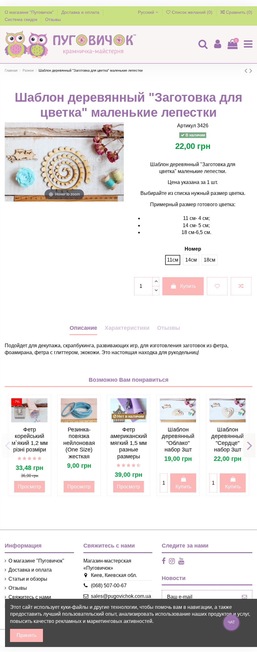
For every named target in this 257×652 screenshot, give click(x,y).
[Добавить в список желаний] (217, 286)
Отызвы (168, 328)
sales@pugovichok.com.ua (121, 596)
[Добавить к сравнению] (241, 286)
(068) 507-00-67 (109, 585)
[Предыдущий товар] (246, 70)
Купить (188, 286)
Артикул (186, 125)
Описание (83, 328)
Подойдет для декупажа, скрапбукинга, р (52, 345)
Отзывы (53, 19)
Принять (26, 635)
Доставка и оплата (81, 12)
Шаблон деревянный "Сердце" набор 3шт (227, 439)
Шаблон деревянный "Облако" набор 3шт (178, 439)
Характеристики (127, 328)
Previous (8, 445)
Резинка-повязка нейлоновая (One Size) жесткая (79, 443)
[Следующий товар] (250, 70)
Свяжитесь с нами (29, 597)
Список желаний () (192, 12)
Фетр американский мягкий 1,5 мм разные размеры (128, 443)
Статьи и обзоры (27, 579)
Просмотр (29, 486)
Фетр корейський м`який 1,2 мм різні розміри (30, 439)
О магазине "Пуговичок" (30, 12)
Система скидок (22, 19)
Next (249, 445)
